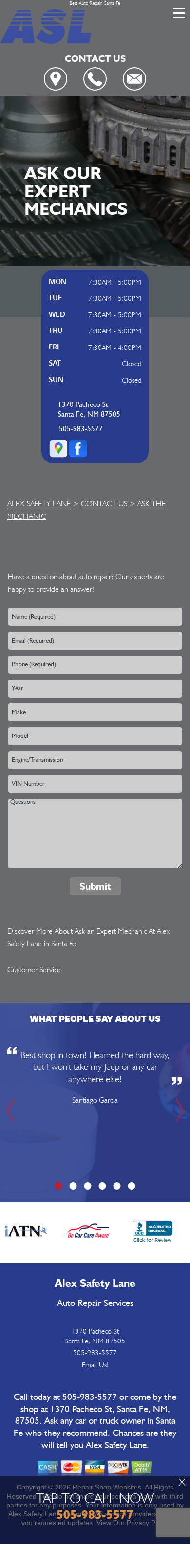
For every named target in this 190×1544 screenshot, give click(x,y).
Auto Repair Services (95, 1303)
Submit (95, 886)
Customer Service (34, 969)
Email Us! (95, 1364)
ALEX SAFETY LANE (39, 503)
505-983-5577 (81, 429)
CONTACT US (104, 503)
